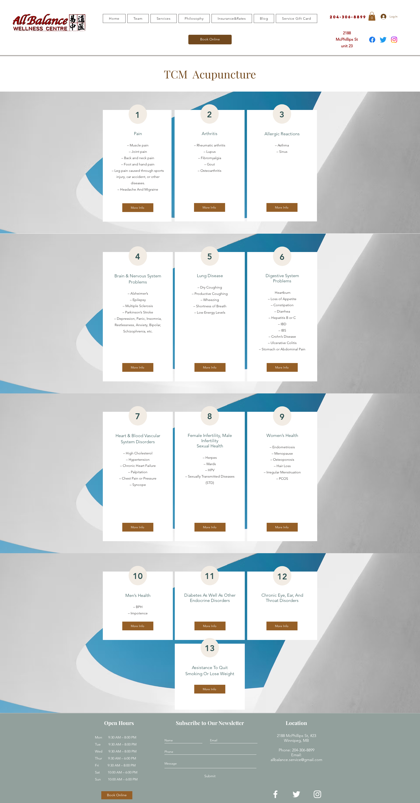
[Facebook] (372, 40)
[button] (372, 16)
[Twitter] (383, 40)
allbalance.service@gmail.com (296, 759)
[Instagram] (394, 40)
